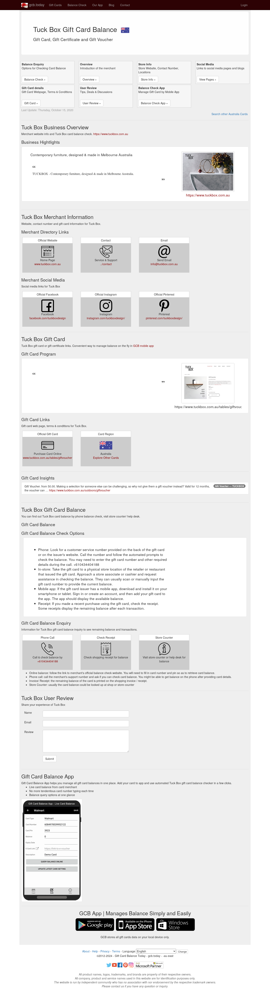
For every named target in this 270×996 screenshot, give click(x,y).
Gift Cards (55, 5)
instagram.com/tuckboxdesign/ (106, 318)
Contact (125, 5)
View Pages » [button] (207, 79)
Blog (111, 5)
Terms (116, 951)
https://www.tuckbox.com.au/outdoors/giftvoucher (79, 490)
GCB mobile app (143, 346)
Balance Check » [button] (34, 79)
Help (95, 951)
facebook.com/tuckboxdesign (47, 318)
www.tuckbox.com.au (47, 264)
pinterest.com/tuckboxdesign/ (164, 318)
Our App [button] (97, 5)
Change (182, 951)
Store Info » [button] (148, 79)
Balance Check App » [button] (154, 103)
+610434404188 (47, 661)
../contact (106, 264)
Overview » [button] (90, 79)
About (86, 951)
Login (244, 5)
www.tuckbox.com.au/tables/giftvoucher (47, 458)
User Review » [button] (92, 103)
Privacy (105, 951)
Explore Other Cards (106, 458)
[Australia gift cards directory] (125, 29)
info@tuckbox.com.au (164, 264)
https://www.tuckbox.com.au (110, 134)
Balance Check (77, 5)
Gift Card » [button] (31, 103)
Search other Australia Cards (229, 114)
